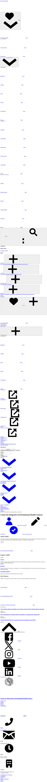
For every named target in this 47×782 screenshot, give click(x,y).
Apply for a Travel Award (27, 534)
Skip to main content (4, 0)
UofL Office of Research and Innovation (17, 604)
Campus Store (12, 164)
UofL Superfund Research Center (16, 596)
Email (11, 93)
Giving (1, 703)
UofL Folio (12, 218)
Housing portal (13, 147)
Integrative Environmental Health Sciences (8, 450)
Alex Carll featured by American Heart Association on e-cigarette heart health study (20, 614)
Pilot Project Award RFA (22, 525)
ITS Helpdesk (12, 111)
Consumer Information (4, 778)
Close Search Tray (4, 456)
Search (2, 452)
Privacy (1, 779)
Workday (11, 183)
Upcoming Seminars (5, 571)
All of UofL (18, 450)
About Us (2, 541)
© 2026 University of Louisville (6, 774)
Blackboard (12, 76)
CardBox (11, 84)
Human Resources (13, 192)
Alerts (1, 777)
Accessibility (2, 775)
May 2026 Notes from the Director (16, 550)
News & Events (3, 676)
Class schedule (12, 138)
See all (11, 173)
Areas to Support (13, 47)
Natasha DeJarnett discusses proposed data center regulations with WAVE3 (18, 620)
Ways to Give (12, 56)
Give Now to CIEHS (14, 37)
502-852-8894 (3, 730)
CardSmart (12, 129)
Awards (2, 559)
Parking (11, 102)
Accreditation (2, 776)
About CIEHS (3, 700)
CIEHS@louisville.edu (4, 743)
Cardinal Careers (13, 156)
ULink (11, 388)
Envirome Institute (13, 587)
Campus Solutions (13, 209)
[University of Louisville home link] (23, 11)
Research (2, 566)
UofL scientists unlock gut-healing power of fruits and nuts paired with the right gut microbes (22, 609)
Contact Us (2, 704)
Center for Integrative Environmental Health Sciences (16, 698)
